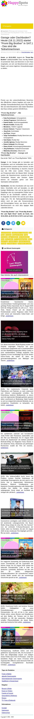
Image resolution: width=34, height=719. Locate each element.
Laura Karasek (6, 232)
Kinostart (8, 235)
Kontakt (4, 708)
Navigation (7, 26)
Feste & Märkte (6, 674)
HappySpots (5, 31)
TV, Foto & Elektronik (8, 700)
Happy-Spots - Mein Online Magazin (14, 3)
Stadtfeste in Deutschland (10, 681)
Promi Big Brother (25, 52)
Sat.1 (32, 52)
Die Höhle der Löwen (24, 243)
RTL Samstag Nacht (20, 239)
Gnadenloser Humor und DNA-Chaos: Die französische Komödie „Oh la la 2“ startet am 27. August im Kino (15, 293)
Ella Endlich (9, 239)
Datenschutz (6, 712)
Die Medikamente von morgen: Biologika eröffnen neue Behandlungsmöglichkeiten (17, 382)
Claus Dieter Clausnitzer (20, 232)
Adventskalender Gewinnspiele (12, 678)
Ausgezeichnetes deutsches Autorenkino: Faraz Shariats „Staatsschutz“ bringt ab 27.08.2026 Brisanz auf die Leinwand (17, 425)
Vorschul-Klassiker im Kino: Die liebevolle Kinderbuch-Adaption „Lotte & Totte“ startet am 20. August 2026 (17, 553)
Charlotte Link (13, 241)
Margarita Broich (17, 235)
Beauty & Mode (7, 688)
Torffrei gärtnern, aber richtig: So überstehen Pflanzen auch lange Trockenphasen (13, 598)
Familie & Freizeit (7, 693)
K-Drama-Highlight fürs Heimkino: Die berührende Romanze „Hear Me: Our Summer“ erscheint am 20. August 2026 (16, 513)
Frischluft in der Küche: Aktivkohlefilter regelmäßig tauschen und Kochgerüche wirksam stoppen (16, 468)
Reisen (4, 698)
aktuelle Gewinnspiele (9, 676)
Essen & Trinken (7, 691)
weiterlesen (9, 316)
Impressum (5, 710)
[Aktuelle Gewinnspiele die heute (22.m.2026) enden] (14, 273)
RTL (32, 341)
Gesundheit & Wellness (9, 695)
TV (9, 31)
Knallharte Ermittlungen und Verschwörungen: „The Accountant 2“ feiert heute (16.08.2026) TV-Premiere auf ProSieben (17, 641)
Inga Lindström (13, 237)
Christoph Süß (12, 243)
